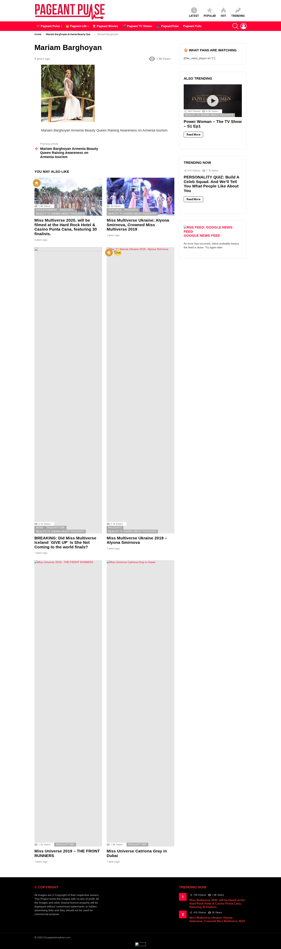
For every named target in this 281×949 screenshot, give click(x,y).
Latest (194, 15)
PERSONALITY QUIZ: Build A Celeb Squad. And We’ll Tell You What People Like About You (211, 184)
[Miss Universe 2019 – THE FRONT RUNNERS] (68, 703)
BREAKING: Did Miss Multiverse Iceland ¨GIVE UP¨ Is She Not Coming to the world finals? (65, 542)
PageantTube (55, 527)
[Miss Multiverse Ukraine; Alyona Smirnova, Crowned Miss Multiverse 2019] (140, 197)
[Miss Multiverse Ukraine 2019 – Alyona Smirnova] (140, 390)
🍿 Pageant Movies (105, 26)
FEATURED (114, 209)
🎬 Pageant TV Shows (137, 26)
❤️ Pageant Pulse (48, 26)
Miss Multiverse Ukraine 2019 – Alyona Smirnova (137, 540)
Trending (238, 15)
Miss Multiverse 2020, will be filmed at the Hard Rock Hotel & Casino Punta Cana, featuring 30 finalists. (65, 227)
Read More (193, 134)
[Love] (118, 252)
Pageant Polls (192, 26)
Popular (210, 15)
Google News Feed (202, 235)
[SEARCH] (235, 26)
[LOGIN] (243, 26)
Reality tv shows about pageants (60, 213)
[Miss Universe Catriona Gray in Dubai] (140, 703)
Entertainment (46, 209)
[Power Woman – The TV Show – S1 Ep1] (213, 100)
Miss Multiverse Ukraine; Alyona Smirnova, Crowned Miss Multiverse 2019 (138, 224)
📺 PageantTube (168, 26)
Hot (223, 15)
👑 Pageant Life (76, 26)
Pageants (67, 209)
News (39, 527)
